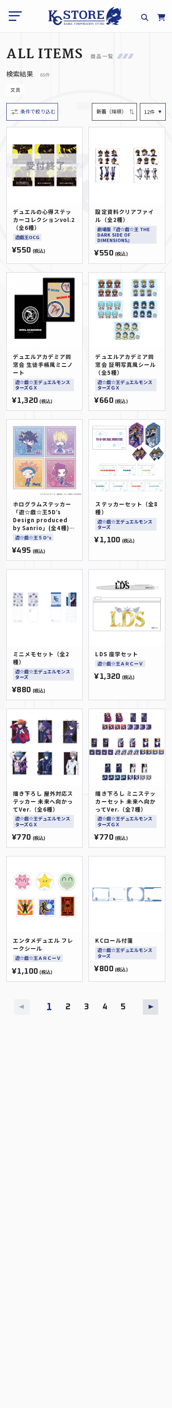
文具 (15, 89)
